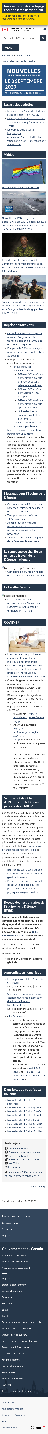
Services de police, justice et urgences (21, 1341)
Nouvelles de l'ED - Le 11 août (24, 1115)
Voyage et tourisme (12, 1290)
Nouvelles (9, 61)
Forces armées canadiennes (24, 1152)
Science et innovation (12, 1366)
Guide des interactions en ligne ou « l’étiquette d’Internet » (31, 415)
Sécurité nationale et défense (16, 1328)
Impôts (5, 1316)
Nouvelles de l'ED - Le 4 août (23, 1120)
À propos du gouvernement (16, 1267)
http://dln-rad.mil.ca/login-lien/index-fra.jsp (28, 717)
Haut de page (38, 1186)
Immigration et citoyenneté (16, 1284)
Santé (5, 1309)
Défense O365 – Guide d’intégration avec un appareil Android (30, 404)
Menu (12, 47)
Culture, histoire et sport (14, 1334)
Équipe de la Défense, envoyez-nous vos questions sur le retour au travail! (25, 352)
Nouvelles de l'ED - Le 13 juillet (24, 1131)
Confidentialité (9, 1427)
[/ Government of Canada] (18, 29)
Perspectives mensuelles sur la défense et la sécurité (29, 1075)
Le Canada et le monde (13, 1353)
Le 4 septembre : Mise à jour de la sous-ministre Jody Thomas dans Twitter (26, 122)
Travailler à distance (24, 370)
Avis (4, 1421)
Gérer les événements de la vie (17, 1391)
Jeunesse (6, 1384)
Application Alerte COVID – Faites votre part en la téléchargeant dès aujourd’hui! (26, 140)
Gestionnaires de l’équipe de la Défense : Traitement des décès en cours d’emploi (25, 508)
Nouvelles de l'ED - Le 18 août (24, 1111)
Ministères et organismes (15, 1261)
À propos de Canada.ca (13, 1415)
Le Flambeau (16, 1016)
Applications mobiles (12, 1408)
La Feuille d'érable (26, 61)
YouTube (14, 1163)
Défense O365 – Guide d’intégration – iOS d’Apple (30, 392)
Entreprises (8, 1297)
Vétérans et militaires (12, 1378)
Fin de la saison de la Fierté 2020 (20, 187)
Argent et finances (11, 1359)
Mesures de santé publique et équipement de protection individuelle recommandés (24, 658)
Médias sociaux (9, 1402)
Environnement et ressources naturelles (22, 1322)
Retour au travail (22, 366)
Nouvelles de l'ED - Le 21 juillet (24, 1127)
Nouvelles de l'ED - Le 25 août (24, 1107)
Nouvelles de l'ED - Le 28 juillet (24, 1123)
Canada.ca (7, 55)
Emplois (6, 1235)
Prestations (8, 1303)
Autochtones (8, 1372)
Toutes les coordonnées (14, 1255)
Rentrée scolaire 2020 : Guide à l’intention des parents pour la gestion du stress (24, 873)
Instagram (14, 1167)
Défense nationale (25, 55)
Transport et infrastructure (15, 1347)
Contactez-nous (10, 1223)
